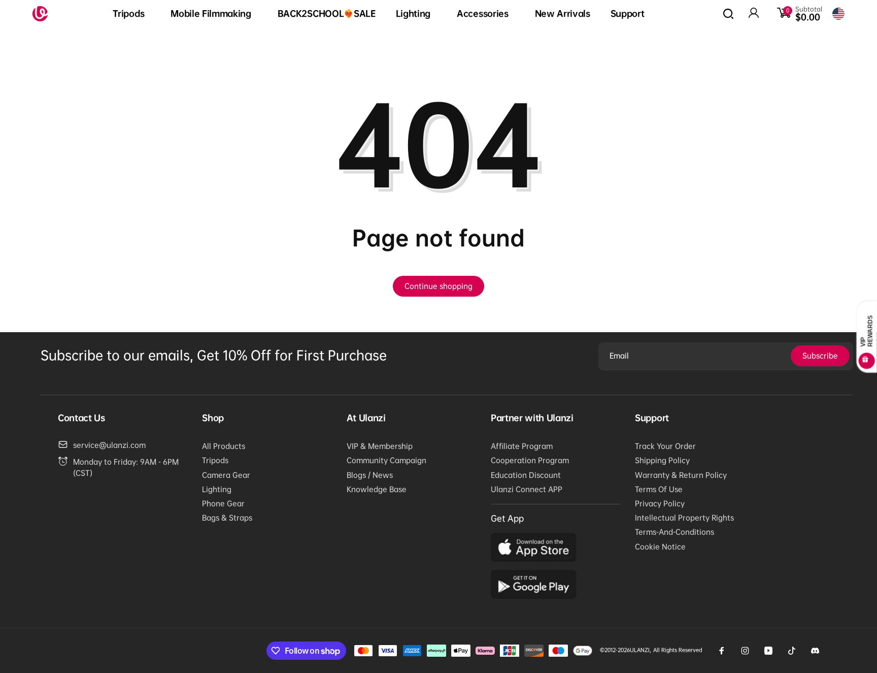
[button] (131, 14)
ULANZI (640, 650)
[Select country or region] (838, 14)
